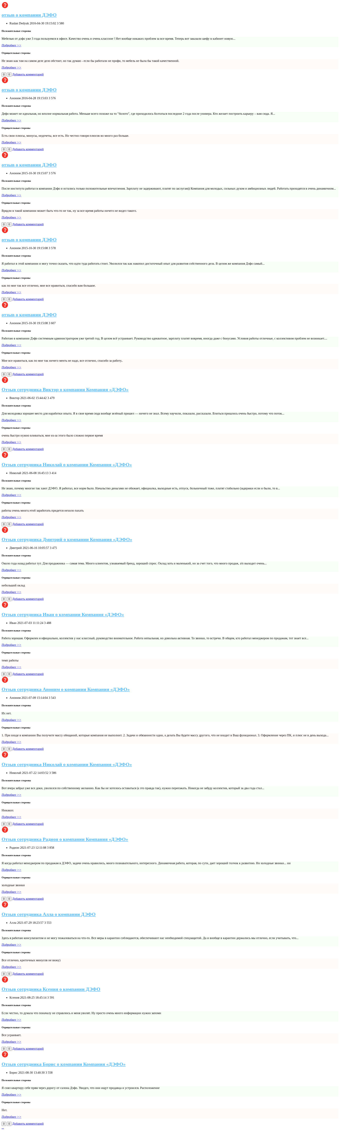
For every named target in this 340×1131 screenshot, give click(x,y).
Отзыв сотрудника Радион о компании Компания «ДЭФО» (65, 839)
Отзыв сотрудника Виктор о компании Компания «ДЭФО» (65, 389)
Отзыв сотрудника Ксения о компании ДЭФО (51, 989)
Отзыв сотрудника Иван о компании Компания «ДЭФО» (63, 614)
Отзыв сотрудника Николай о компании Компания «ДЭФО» (67, 464)
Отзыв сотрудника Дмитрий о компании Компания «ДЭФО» (67, 539)
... (3, 1127)
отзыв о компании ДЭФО (29, 14)
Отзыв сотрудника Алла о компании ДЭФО (49, 914)
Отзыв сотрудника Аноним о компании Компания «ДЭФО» (66, 689)
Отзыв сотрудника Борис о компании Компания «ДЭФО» (64, 1064)
